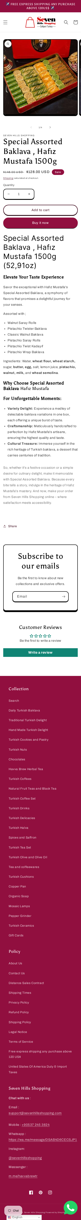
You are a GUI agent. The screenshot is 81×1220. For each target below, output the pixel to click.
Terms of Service (21, 1041)
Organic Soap (19, 896)
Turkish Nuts (18, 749)
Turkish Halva (19, 827)
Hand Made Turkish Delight (28, 730)
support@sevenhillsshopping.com (35, 1113)
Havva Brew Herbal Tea (26, 769)
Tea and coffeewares (24, 867)
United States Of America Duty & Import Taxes (38, 1069)
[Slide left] (31, 127)
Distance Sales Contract (26, 983)
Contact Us (17, 973)
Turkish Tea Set (20, 847)
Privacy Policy (19, 1002)
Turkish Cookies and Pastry (29, 739)
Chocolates (17, 759)
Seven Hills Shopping (34, 1213)
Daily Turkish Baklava (24, 710)
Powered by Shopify (55, 1213)
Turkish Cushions (21, 876)
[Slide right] (50, 127)
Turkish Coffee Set (22, 798)
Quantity (8, 185)
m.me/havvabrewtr (23, 1176)
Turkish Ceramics (21, 925)
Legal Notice (18, 1032)
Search (14, 700)
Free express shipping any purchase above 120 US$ (40, 1054)
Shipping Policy (20, 1022)
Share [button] (12, 526)
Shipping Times (20, 992)
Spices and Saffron (23, 837)
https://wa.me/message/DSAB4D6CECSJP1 (43, 1139)
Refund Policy (19, 1012)
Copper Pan (17, 886)
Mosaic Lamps (19, 906)
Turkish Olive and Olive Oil (28, 857)
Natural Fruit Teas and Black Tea (32, 788)
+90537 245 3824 (35, 1124)
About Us (15, 963)
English (16, 1217)
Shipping (8, 178)
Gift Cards (16, 935)
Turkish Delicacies (22, 818)
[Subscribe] (63, 596)
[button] (5, 22)
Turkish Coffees (20, 778)
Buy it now (40, 223)
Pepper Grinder (20, 916)
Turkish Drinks (19, 808)
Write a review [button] (40, 652)
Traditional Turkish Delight (28, 720)
